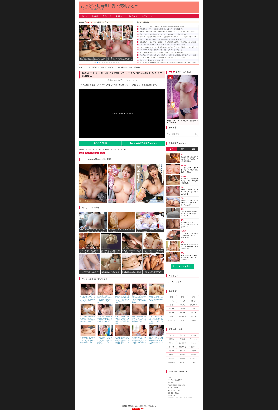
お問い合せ (133, 16)
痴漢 (182, 320)
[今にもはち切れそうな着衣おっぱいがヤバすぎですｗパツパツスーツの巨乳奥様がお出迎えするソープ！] (88, 315)
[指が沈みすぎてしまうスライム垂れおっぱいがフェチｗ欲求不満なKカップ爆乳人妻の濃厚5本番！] (156, 294)
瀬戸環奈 (182, 354)
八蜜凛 (193, 362)
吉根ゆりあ (182, 347)
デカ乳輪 (182, 309)
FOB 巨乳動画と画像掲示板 (176, 385)
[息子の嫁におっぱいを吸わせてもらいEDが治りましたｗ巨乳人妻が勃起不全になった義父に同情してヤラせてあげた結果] (122, 336)
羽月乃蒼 (171, 335)
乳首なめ (95, 153)
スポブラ (171, 312)
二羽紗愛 (193, 351)
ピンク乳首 (193, 309)
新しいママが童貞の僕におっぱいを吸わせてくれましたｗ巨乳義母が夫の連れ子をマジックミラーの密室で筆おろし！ (139, 299)
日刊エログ (171, 377)
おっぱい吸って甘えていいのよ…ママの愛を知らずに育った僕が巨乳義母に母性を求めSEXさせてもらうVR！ (104, 299)
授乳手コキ (193, 305)
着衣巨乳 (171, 309)
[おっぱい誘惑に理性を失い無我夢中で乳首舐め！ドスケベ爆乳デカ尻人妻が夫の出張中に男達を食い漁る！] (105, 315)
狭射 (171, 305)
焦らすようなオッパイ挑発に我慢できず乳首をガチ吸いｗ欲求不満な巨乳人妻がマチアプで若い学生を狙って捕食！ (122, 320)
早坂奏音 (193, 354)
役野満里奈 (171, 362)
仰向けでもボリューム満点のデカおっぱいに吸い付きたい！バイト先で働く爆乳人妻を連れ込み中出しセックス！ (87, 340)
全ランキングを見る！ (182, 266)
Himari (171, 343)
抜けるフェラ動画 (173, 393)
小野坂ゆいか (193, 347)
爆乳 (193, 297)
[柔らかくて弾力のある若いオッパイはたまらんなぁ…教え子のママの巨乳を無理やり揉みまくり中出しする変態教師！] (156, 315)
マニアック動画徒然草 (175, 380)
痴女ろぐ (170, 382)
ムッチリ (171, 316)
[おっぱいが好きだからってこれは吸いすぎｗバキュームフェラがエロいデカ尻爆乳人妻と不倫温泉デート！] (88, 294)
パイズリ (171, 301)
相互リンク (120, 16)
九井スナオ (193, 339)
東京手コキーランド (174, 390)
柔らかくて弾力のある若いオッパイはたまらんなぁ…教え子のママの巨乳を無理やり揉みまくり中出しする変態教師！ (156, 320)
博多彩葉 (182, 339)
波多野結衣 (182, 343)
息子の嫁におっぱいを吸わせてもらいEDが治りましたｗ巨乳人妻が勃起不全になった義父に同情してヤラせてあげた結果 (122, 340)
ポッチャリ (182, 316)
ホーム (85, 16)
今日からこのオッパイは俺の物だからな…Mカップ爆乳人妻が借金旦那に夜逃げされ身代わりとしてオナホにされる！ (156, 340)
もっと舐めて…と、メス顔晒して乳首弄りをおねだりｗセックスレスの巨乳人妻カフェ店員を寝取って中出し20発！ (122, 299)
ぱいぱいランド (173, 395)
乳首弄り (182, 305)
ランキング (108, 16)
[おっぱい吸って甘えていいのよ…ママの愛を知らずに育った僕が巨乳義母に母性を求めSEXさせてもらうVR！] (105, 294)
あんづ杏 (171, 347)
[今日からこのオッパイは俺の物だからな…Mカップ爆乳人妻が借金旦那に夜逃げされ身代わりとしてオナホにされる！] (156, 336)
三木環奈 (182, 358)
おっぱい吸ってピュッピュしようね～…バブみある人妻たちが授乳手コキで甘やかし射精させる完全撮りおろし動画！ (139, 340)
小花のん (171, 351)
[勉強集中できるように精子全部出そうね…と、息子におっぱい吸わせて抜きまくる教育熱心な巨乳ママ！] (139, 315)
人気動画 (95, 16)
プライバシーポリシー (149, 16)
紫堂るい (182, 362)
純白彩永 (171, 358)
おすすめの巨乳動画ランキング (143, 143)
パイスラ (193, 312)
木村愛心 (171, 354)
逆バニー (193, 316)
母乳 (102, 153)
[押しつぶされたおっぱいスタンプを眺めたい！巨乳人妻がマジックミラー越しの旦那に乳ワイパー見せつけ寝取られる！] (105, 336)
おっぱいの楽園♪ (173, 388)
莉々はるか (193, 358)
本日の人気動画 (100, 143)
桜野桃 (171, 339)
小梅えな (193, 343)
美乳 (182, 297)
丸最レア (182, 351)
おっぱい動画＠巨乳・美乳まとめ (110, 6)
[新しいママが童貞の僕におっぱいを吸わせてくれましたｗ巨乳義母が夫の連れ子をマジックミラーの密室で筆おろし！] (139, 294)
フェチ (87, 153)
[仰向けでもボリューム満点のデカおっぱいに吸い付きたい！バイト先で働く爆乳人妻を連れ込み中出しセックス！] (88, 336)
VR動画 (193, 320)
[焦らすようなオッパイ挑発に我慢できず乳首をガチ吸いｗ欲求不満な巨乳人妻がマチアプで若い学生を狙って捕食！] (122, 315)
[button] (95, 62)
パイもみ (182, 301)
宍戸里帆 (193, 335)
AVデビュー (171, 320)
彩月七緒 (182, 335)
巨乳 (171, 297)
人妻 (81, 153)
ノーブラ (182, 312)
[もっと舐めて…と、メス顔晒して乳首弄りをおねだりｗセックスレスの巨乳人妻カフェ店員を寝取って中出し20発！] (122, 294)
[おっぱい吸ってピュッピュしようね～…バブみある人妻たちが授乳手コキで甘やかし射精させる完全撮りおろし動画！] (139, 336)
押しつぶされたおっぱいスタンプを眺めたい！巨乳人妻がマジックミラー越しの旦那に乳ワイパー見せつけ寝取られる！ (104, 340)
